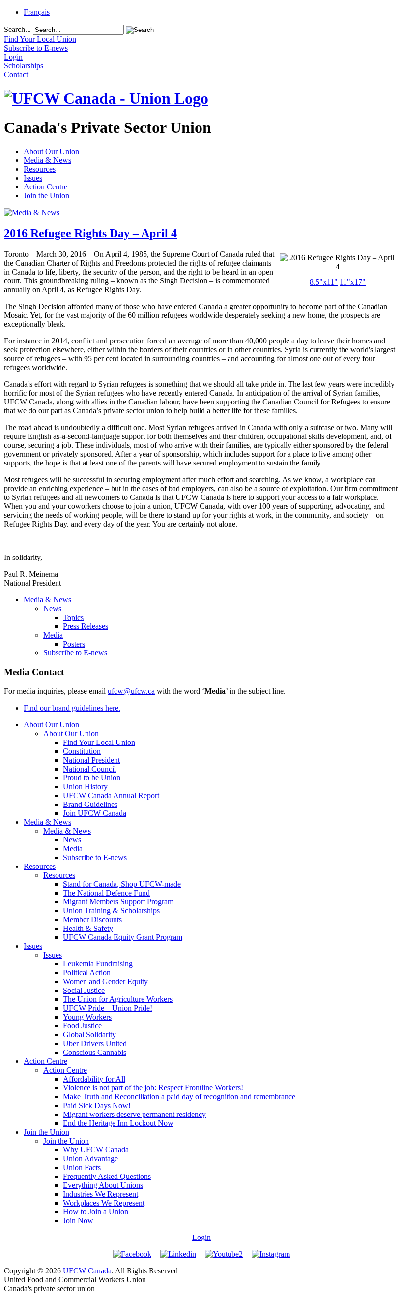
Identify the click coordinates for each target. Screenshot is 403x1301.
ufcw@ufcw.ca (131, 691)
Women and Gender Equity (105, 981)
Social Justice (84, 990)
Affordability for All (94, 1079)
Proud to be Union (91, 778)
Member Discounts (92, 919)
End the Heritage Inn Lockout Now (118, 1123)
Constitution (82, 751)
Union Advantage (90, 1158)
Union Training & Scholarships (111, 910)
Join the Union (46, 195)
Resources (40, 169)
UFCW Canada (87, 1271)
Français (37, 12)
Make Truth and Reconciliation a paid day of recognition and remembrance (179, 1096)
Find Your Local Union (99, 742)
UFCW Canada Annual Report (111, 795)
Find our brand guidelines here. (72, 708)
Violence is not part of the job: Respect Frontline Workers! (153, 1088)
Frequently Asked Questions (107, 1176)
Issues (33, 178)
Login (201, 1237)
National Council (89, 769)
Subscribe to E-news (75, 653)
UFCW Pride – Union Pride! (107, 1008)
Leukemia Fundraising (98, 964)
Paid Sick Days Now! (97, 1105)
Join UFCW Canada (94, 813)
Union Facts (82, 1167)
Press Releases (85, 626)
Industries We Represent (100, 1194)
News (52, 608)
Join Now (78, 1220)
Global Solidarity (89, 1034)
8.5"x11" (324, 282)
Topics (73, 617)
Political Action (87, 972)
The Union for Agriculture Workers (118, 999)
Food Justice (82, 1026)
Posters (74, 644)
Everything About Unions (103, 1185)
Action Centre (45, 187)
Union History (85, 786)
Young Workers (87, 1017)
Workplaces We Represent (103, 1203)
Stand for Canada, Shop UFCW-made (122, 884)
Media (53, 635)
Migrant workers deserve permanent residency (134, 1114)
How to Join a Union (95, 1212)
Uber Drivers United (95, 1043)
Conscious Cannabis (94, 1052)
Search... (17, 29)
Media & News (47, 160)
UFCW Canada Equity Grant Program (122, 937)
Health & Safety (88, 928)
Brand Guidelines (90, 804)
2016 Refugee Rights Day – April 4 (90, 233)
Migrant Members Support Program (118, 902)
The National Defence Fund (106, 893)
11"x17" (353, 282)
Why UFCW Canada (96, 1150)
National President (91, 760)
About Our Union (51, 151)
